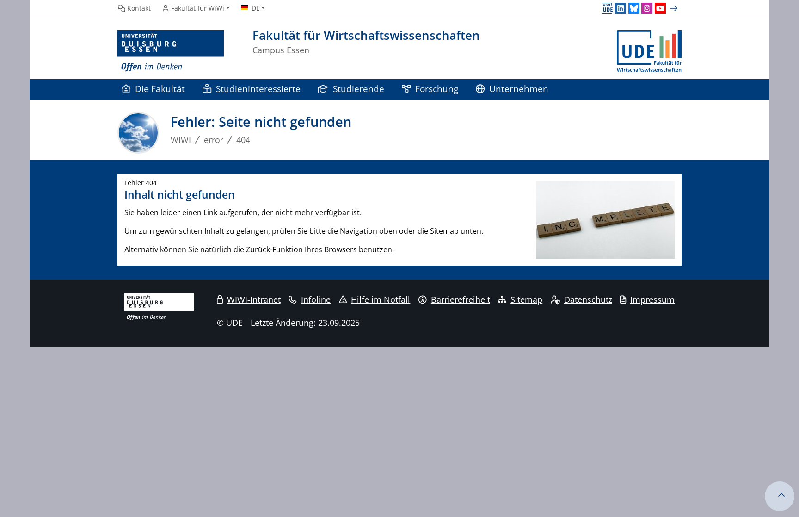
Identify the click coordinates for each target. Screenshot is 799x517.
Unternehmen (518, 88)
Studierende (358, 88)
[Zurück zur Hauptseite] (649, 51)
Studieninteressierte (258, 88)
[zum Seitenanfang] (779, 496)
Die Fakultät (160, 88)
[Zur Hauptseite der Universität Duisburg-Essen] (170, 51)
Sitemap (526, 299)
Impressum (652, 299)
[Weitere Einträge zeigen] (675, 8)
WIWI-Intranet (254, 299)
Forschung (436, 88)
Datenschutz (588, 299)
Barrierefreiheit (460, 299)
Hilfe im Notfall (380, 299)
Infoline (316, 299)
